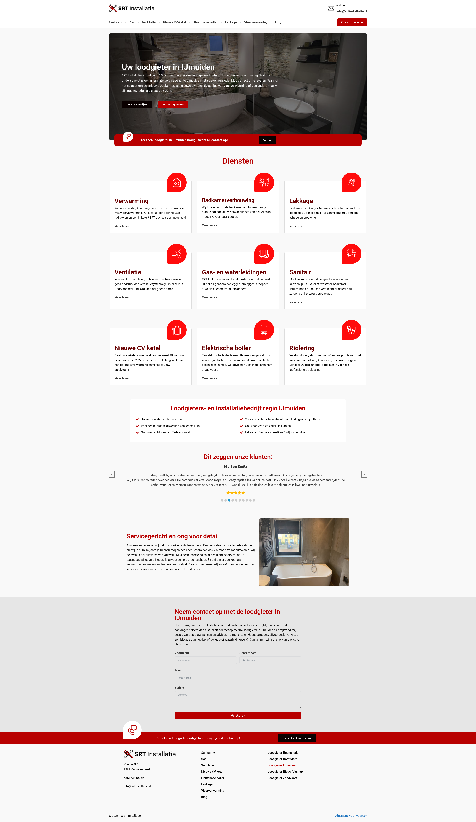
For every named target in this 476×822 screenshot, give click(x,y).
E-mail (179, 670)
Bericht (179, 687)
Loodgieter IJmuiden (282, 765)
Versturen (238, 715)
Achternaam (247, 653)
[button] (222, 500)
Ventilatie (207, 765)
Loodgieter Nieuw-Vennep (285, 771)
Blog (204, 797)
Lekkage (207, 784)
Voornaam (182, 653)
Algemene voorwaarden (351, 815)
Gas (203, 759)
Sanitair (206, 752)
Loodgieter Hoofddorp (282, 759)
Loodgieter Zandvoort (282, 778)
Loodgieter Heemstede (283, 752)
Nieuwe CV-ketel (212, 771)
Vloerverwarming (212, 790)
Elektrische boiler (212, 778)
